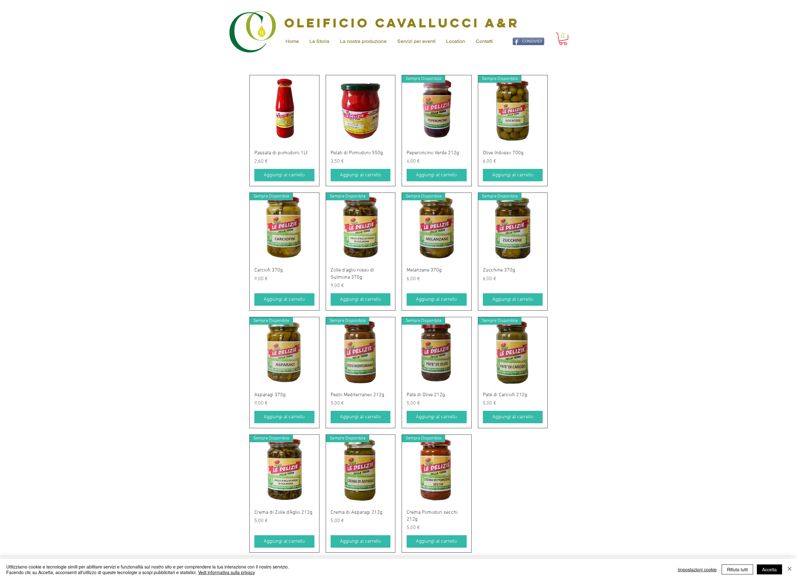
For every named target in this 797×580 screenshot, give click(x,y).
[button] (563, 39)
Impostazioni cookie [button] (697, 569)
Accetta (769, 569)
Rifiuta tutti (737, 569)
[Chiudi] (789, 569)
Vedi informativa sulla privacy (226, 572)
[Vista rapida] (284, 110)
